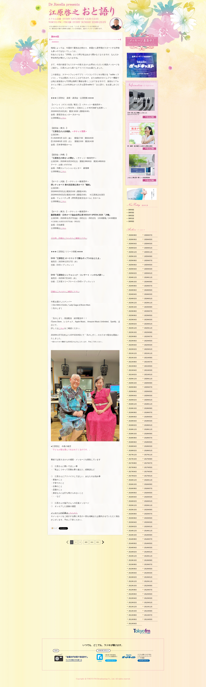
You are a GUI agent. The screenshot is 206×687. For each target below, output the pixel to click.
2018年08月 (133, 438)
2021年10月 (133, 358)
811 (98, 542)
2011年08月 (133, 615)
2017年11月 (148, 455)
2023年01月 (148, 324)
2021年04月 (133, 370)
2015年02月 (133, 526)
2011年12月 (133, 607)
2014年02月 (133, 552)
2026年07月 (148, 235)
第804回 (55, 36)
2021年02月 (133, 374)
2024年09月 (148, 282)
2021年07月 (148, 362)
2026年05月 (148, 239)
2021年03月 (148, 370)
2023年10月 (133, 307)
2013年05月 (148, 569)
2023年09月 (148, 307)
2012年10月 (133, 586)
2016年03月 (148, 497)
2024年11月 (148, 277)
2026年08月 (133, 235)
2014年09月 (148, 535)
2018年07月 (148, 438)
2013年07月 (148, 564)
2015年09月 (148, 510)
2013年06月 (133, 569)
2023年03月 (148, 319)
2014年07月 (148, 539)
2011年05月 (148, 619)
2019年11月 (148, 404)
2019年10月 (133, 408)
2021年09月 (148, 358)
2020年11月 (148, 379)
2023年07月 (148, 311)
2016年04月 (133, 497)
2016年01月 (148, 501)
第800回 (131, 221)
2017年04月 (133, 471)
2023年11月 (148, 303)
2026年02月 (133, 248)
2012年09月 (148, 586)
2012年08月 (133, 590)
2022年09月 (148, 332)
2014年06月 (133, 543)
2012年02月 (133, 602)
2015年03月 (148, 522)
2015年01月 (148, 526)
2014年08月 (133, 539)
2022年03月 (148, 345)
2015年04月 (133, 522)
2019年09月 (148, 408)
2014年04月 (133, 547)
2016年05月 (148, 493)
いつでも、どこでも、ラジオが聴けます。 (103, 645)
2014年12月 (133, 531)
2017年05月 (148, 467)
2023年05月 (148, 315)
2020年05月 (148, 391)
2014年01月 (148, 552)
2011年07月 (148, 615)
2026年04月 (133, 243)
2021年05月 (148, 366)
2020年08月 (133, 387)
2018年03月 (148, 446)
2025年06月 (133, 265)
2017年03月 (148, 471)
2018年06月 (133, 442)
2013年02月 (133, 577)
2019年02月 (133, 425)
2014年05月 (148, 543)
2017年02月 (133, 476)
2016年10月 (133, 484)
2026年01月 (148, 248)
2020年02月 (133, 400)
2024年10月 (133, 282)
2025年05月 (148, 265)
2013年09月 (148, 560)
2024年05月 (148, 290)
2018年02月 (133, 450)
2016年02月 (133, 501)
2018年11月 (148, 429)
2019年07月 (148, 412)
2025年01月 (148, 273)
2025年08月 (133, 260)
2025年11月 (148, 252)
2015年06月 (133, 518)
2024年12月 (133, 277)
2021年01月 (148, 374)
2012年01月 (148, 602)
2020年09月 (148, 383)
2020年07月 (148, 387)
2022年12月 (133, 328)
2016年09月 (148, 484)
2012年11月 (148, 581)
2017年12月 (133, 455)
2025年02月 (133, 273)
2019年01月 (148, 425)
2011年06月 (133, 619)
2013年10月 (133, 560)
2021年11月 (148, 353)
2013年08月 (133, 564)
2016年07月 (148, 488)
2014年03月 (148, 547)
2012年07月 (148, 590)
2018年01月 (148, 450)
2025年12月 (133, 252)
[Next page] (103, 542)
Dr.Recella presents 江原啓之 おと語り (81, 9)
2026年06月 (133, 239)
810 (92, 542)
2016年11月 (148, 480)
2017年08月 (133, 463)
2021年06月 (133, 366)
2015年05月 (148, 518)
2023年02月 (133, 324)
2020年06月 (133, 391)
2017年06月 (133, 467)
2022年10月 (133, 332)
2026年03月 (148, 243)
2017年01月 (148, 476)
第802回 (131, 215)
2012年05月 (148, 594)
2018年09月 (148, 434)
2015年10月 (133, 510)
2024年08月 (133, 286)
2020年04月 (133, 395)
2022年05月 (148, 341)
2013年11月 (148, 556)
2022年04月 (133, 345)
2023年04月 (133, 319)
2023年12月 (133, 303)
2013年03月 (148, 573)
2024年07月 (148, 286)
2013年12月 (133, 556)
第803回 (131, 212)
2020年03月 (148, 395)
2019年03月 (148, 421)
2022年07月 (148, 336)
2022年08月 (133, 336)
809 (86, 542)
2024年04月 (133, 294)
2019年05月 (148, 417)
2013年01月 (148, 577)
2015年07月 (148, 514)
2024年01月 (148, 298)
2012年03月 (148, 598)
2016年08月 (133, 488)
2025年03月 (148, 269)
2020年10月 (133, 383)
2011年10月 (133, 611)
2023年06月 (133, 315)
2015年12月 (133, 505)
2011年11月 (148, 607)
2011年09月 (148, 611)
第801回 (131, 218)
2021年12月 (133, 353)
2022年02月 (133, 349)
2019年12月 (133, 404)
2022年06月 (133, 341)
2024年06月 (133, 290)
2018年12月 (133, 429)
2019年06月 (133, 417)
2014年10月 (133, 535)
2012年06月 (133, 594)
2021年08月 (133, 362)
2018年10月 (133, 434)
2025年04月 (133, 269)
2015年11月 (148, 505)
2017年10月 (133, 459)
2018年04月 (133, 446)
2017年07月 (148, 463)
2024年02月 (133, 298)
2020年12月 (133, 379)
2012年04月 (133, 598)
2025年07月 (148, 260)
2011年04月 (133, 623)
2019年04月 (133, 421)
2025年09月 (148, 256)
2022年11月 (148, 328)
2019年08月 (133, 412)
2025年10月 (133, 256)
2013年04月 (133, 573)
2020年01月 (148, 400)
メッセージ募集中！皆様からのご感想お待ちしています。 (141, 42)
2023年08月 (133, 311)
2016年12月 (133, 480)
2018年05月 (148, 442)
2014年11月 (148, 531)
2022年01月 (148, 349)
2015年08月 (133, 514)
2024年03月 (148, 294)
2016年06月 (133, 493)
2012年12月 (133, 581)
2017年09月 (148, 459)
